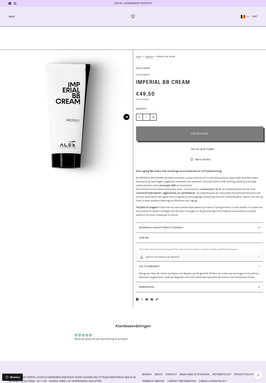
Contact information (181, 381)
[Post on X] (142, 299)
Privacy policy (244, 374)
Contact (171, 374)
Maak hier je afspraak (195, 374)
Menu (12, 16)
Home (138, 56)
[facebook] (10, 3)
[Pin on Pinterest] (147, 299)
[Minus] (139, 117)
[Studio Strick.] (133, 16)
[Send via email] (152, 299)
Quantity (141, 109)
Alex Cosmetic (143, 75)
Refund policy (221, 374)
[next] (126, 117)
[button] (157, 299)
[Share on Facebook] (137, 299)
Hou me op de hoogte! (202, 149)
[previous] (6, 117)
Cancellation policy (212, 381)
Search (147, 374)
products (149, 56)
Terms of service (153, 381)
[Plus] (153, 117)
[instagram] (15, 3)
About (159, 374)
